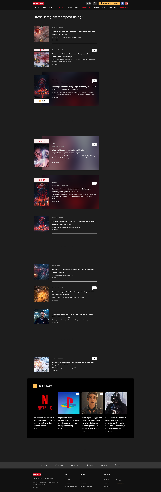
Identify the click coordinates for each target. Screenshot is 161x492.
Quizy (59, 8)
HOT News (107, 480)
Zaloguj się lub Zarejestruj (110, 3)
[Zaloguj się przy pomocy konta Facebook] (122, 3)
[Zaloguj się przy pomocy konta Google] (126, 3)
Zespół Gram (69, 480)
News (35, 8)
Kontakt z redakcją (86, 486)
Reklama (83, 483)
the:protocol (120, 483)
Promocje (86, 8)
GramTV (106, 483)
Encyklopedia (99, 8)
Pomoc (82, 480)
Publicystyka (73, 8)
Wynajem (112, 8)
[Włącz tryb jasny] (88, 3)
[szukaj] (95, 3)
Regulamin (68, 483)
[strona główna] (42, 3)
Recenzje (46, 8)
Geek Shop (124, 8)
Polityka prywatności (71, 486)
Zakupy (118, 480)
